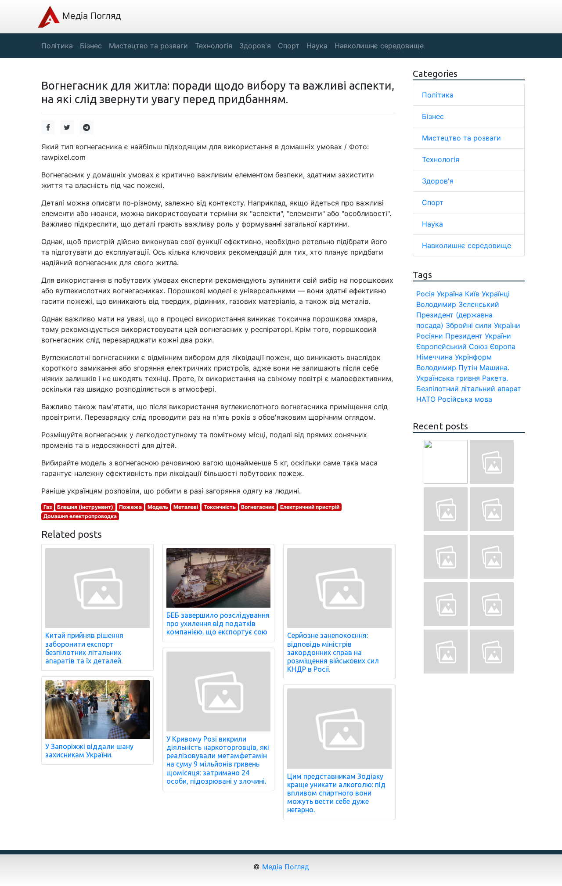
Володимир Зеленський (457, 304)
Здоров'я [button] (255, 45)
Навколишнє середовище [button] (379, 45)
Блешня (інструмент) (85, 507)
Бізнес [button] (91, 45)
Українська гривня (448, 378)
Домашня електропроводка (80, 516)
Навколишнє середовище (466, 245)
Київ (472, 293)
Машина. (494, 367)
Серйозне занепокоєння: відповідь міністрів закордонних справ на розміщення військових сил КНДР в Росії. (333, 652)
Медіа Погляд (90, 16)
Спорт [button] (288, 45)
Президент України (478, 335)
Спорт (432, 202)
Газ (47, 507)
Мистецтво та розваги (461, 137)
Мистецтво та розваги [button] (148, 45)
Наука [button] (317, 45)
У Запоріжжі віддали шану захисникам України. (89, 750)
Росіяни (429, 335)
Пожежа (130, 507)
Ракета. (495, 378)
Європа (502, 346)
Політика (438, 94)
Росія (425, 293)
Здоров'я (438, 180)
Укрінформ (473, 357)
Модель (158, 507)
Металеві (185, 507)
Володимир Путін (446, 367)
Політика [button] (57, 45)
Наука (432, 224)
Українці (496, 293)
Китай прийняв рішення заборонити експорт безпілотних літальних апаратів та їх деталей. (84, 648)
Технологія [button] (213, 45)
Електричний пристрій (309, 507)
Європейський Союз (452, 346)
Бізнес (433, 116)
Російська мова (465, 399)
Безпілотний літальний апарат (468, 388)
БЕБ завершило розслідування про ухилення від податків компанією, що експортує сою (218, 623)
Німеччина (434, 357)
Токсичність (220, 507)
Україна (450, 293)
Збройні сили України (483, 325)
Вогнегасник (257, 507)
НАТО (426, 399)
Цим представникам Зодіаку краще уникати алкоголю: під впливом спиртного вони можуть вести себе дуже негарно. (336, 793)
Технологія (440, 159)
